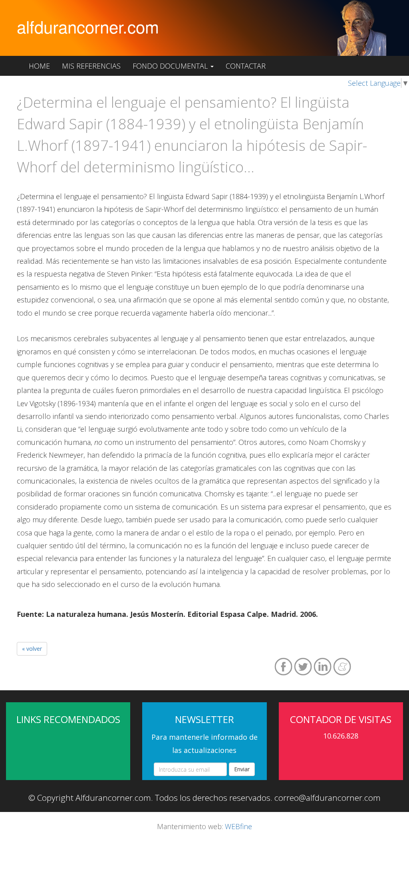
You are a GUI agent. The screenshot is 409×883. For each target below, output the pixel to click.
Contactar (246, 66)
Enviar (242, 769)
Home (39, 66)
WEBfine (238, 826)
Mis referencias (91, 66)
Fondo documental (171, 66)
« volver (32, 648)
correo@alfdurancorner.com (327, 797)
